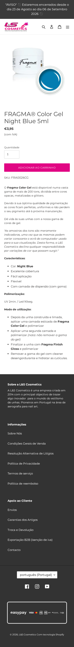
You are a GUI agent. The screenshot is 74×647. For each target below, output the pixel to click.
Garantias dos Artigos (23, 520)
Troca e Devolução (20, 530)
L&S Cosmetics (27, 634)
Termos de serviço (20, 473)
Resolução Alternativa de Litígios (31, 453)
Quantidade (11, 147)
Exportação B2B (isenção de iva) (30, 540)
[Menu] (68, 27)
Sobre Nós (15, 433)
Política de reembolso (23, 483)
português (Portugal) (36, 575)
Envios (12, 510)
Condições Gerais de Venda (27, 443)
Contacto (14, 550)
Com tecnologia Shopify (50, 634)
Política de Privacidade (24, 463)
